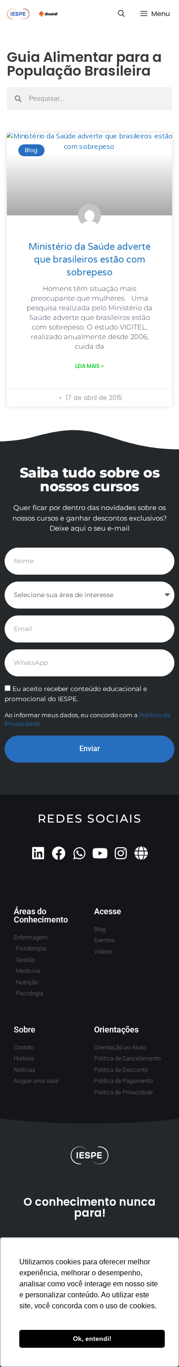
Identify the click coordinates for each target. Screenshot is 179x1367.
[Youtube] (100, 853)
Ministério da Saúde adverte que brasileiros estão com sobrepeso (89, 260)
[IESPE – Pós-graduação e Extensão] (33, 13)
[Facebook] (58, 853)
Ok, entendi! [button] (92, 1338)
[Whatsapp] (79, 853)
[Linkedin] (38, 853)
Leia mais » (89, 366)
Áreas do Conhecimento (41, 915)
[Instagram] (120, 853)
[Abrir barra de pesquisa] (121, 13)
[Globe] (141, 853)
